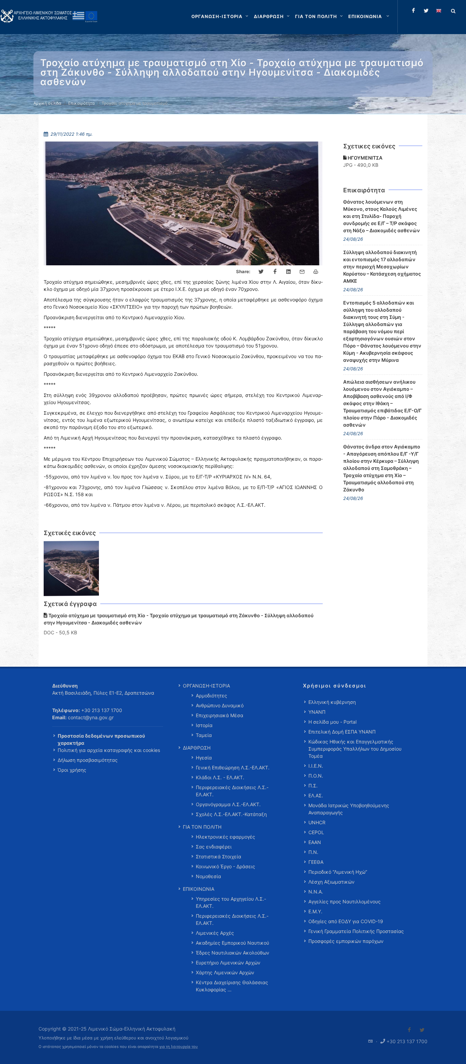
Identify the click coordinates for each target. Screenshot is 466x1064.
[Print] (316, 272)
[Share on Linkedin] (288, 272)
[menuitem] (369, 16)
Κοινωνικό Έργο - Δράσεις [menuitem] (225, 866)
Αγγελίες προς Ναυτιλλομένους (344, 901)
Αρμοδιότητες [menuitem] (211, 695)
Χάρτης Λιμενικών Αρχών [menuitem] (225, 972)
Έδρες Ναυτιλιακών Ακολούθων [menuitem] (232, 953)
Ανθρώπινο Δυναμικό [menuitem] (220, 705)
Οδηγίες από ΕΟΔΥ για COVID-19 (345, 921)
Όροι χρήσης (72, 770)
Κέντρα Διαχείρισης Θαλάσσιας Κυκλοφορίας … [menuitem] (232, 985)
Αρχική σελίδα (47, 103)
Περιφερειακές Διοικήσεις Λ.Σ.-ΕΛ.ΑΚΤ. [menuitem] (232, 790)
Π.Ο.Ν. (315, 776)
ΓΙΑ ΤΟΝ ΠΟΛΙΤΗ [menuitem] (202, 827)
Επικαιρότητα (81, 103)
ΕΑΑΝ (314, 842)
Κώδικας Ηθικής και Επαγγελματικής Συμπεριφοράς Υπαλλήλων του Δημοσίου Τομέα (355, 749)
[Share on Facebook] (275, 272)
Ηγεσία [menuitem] (204, 757)
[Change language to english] (438, 10)
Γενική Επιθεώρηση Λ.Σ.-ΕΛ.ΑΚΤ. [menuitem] (233, 767)
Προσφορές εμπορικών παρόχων (345, 941)
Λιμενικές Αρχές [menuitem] (215, 933)
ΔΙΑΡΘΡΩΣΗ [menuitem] (196, 748)
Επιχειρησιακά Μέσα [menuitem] (219, 715)
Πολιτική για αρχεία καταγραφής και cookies (109, 750)
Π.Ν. (313, 852)
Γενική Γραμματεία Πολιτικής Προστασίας (356, 931)
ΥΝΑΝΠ (316, 712)
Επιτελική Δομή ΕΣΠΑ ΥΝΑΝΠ (342, 732)
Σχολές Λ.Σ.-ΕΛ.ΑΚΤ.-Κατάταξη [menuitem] (231, 814)
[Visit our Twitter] (422, 1029)
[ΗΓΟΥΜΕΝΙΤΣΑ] (71, 568)
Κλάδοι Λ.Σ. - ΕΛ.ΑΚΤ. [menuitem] (220, 777)
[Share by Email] (302, 272)
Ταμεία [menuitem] (204, 735)
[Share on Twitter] (261, 272)
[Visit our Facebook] (409, 1029)
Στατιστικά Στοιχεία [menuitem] (218, 856)
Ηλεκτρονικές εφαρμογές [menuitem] (225, 837)
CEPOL (316, 832)
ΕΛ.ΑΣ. (315, 795)
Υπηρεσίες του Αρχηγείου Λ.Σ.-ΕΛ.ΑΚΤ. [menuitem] (231, 902)
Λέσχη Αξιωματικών (331, 882)
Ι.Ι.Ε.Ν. (315, 766)
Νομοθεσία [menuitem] (208, 876)
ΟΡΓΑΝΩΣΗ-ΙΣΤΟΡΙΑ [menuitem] (206, 686)
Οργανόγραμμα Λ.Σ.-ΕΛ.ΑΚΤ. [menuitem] (228, 804)
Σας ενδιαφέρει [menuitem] (214, 846)
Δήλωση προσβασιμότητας (88, 760)
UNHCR (316, 822)
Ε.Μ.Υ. (315, 911)
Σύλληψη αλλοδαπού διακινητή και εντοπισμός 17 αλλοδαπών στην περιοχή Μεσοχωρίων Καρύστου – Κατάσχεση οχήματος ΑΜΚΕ (382, 266)
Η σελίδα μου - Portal (332, 722)
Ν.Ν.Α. (315, 892)
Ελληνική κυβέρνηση (332, 702)
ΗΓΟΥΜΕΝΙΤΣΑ (364, 158)
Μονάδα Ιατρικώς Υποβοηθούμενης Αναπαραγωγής (348, 808)
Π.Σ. (313, 785)
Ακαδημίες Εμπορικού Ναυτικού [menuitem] (232, 943)
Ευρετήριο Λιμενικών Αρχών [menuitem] (228, 962)
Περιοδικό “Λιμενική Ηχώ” (337, 872)
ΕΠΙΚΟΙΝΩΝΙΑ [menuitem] (198, 889)
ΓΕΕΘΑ (315, 862)
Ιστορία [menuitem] (204, 725)
